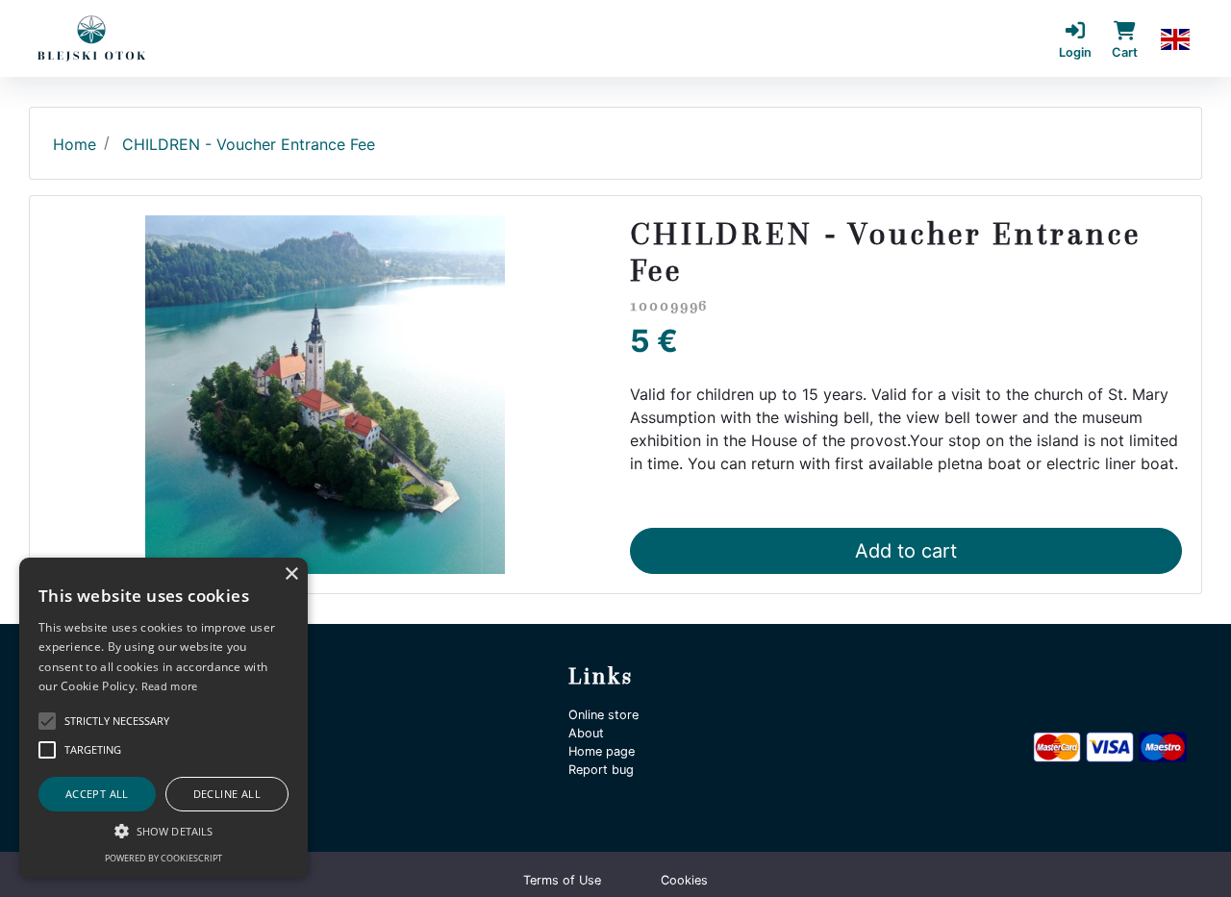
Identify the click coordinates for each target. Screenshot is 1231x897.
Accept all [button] (97, 793)
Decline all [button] (227, 793)
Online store (603, 715)
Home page (601, 751)
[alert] (163, 718)
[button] (1175, 39)
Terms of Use (562, 880)
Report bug (601, 769)
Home (74, 144)
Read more (169, 686)
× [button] (291, 574)
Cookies (684, 880)
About (586, 733)
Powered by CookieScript (163, 858)
